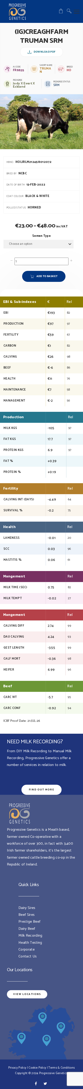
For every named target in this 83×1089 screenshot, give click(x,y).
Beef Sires (26, 915)
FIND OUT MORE (41, 790)
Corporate (26, 949)
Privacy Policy (17, 1067)
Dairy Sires (27, 908)
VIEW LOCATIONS (27, 994)
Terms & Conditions (61, 1067)
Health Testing (30, 943)
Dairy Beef (26, 929)
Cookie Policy (37, 1067)
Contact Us (27, 956)
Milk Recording (30, 936)
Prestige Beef (29, 922)
